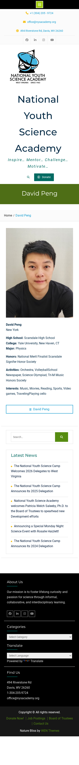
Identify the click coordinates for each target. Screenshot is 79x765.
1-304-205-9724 (17, 693)
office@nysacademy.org (41, 22)
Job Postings (36, 718)
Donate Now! (15, 718)
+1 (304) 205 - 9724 (41, 13)
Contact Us (41, 723)
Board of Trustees (61, 718)
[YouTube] (32, 614)
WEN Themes (50, 731)
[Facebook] (10, 614)
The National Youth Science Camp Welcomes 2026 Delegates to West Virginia (35, 471)
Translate (36, 661)
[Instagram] (24, 614)
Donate (46, 177)
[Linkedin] (17, 614)
